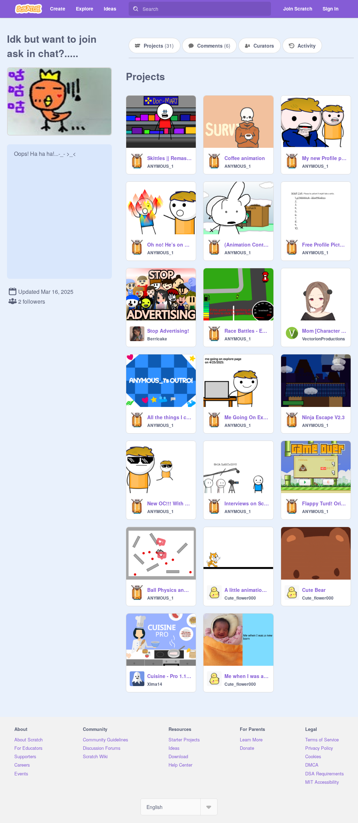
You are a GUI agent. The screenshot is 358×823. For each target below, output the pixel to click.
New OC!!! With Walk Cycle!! (169, 503)
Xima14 (154, 684)
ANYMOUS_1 (160, 166)
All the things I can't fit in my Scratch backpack (169, 417)
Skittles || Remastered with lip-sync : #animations (169, 157)
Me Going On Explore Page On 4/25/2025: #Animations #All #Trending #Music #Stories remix (246, 417)
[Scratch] (28, 9)
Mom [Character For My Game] (324, 330)
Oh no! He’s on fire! (169, 244)
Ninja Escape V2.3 (323, 417)
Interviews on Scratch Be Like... (246, 503)
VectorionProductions (323, 339)
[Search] (136, 9)
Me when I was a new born (246, 675)
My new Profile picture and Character (324, 157)
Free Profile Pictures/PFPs (324, 244)
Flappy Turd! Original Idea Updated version (324, 503)
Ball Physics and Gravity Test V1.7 (169, 589)
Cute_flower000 (240, 598)
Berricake (157, 339)
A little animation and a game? (246, 589)
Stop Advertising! (168, 330)
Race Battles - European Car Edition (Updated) (246, 330)
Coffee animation (244, 157)
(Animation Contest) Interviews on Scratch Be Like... (246, 244)
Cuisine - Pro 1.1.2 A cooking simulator (169, 675)
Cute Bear (313, 589)
